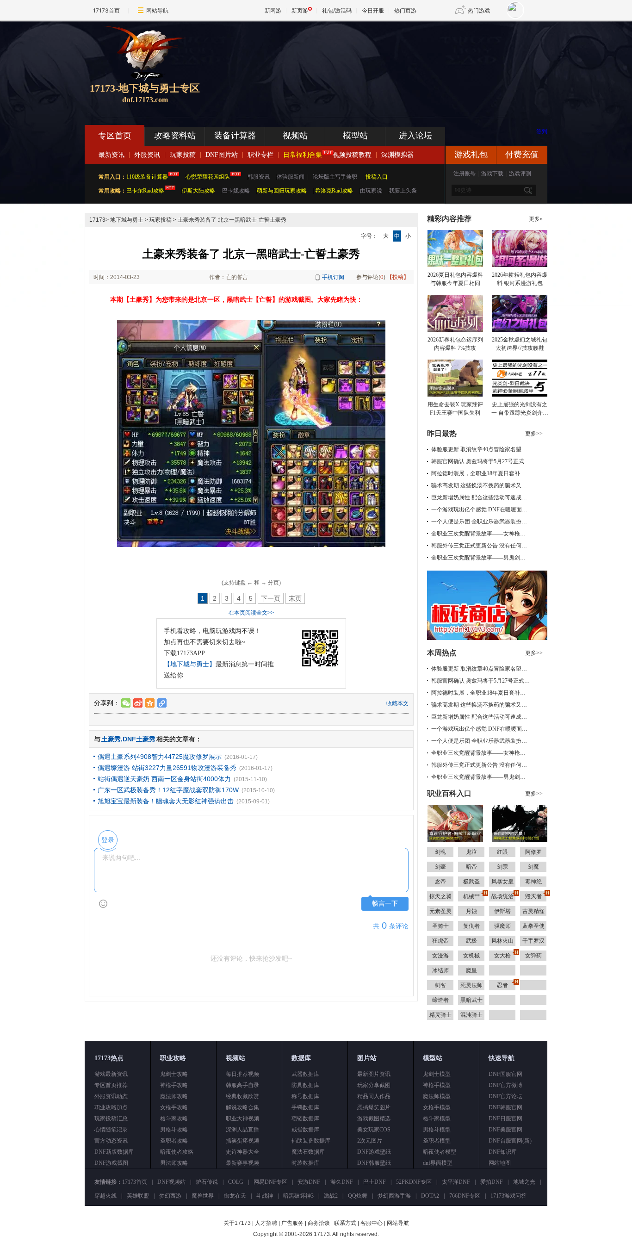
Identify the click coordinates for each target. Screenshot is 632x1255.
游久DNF (341, 1182)
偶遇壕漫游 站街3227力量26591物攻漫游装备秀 (167, 767)
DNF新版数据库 (114, 1152)
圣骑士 (440, 926)
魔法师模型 (437, 1096)
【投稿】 (398, 277)
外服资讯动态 (111, 1096)
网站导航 (157, 10)
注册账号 (464, 173)
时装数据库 (305, 1163)
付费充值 (522, 154)
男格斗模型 (437, 1129)
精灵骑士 (440, 1015)
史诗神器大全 (242, 1152)
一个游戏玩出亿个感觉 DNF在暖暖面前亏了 (485, 509)
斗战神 (264, 1196)
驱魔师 (502, 926)
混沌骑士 (471, 1015)
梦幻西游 (170, 1196)
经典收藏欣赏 (242, 1096)
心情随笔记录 (111, 1129)
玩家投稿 (183, 154)
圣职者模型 (437, 1140)
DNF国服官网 (505, 1074)
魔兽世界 (203, 1196)
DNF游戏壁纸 (374, 1152)
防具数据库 (305, 1085)
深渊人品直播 (242, 1129)
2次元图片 (369, 1140)
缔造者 (440, 1000)
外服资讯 (147, 154)
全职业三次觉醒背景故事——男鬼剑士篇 (481, 557)
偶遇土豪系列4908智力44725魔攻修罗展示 (160, 756)
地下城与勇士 (126, 220)
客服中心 (371, 1223)
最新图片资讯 (373, 1074)
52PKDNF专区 (414, 1182)
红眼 (502, 852)
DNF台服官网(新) (510, 1140)
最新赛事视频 (242, 1163)
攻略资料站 (175, 135)
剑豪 (440, 867)
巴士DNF (374, 1182)
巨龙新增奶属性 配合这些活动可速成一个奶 (484, 497)
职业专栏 (260, 154)
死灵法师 (471, 985)
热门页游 (405, 10)
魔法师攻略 (174, 1096)
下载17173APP (184, 653)
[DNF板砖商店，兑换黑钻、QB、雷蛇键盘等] (487, 638)
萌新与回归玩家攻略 (282, 190)
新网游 (273, 10)
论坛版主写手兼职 (335, 177)
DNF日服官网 (505, 1118)
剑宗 (502, 867)
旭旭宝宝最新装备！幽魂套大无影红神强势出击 (166, 801)
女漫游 (440, 955)
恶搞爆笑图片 (373, 1107)
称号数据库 (305, 1096)
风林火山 (502, 941)
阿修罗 (533, 852)
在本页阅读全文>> (251, 612)
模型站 (355, 135)
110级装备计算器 (147, 177)
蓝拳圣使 (533, 926)
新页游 (299, 10)
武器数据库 (305, 1074)
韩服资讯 (259, 177)
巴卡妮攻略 (236, 190)
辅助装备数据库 (310, 1140)
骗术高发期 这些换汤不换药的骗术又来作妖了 (487, 485)
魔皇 (471, 970)
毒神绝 (533, 881)
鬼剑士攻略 (174, 1074)
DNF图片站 (221, 154)
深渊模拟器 (397, 154)
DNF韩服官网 (505, 1107)
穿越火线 (105, 1196)
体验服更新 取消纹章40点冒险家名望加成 (482, 449)
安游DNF (308, 1182)
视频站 (295, 135)
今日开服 (373, 10)
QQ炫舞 (357, 1196)
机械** (471, 896)
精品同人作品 (373, 1096)
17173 (97, 220)
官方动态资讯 (111, 1140)
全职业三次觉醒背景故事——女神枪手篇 (481, 533)
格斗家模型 (437, 1118)
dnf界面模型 (437, 1163)
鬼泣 (471, 852)
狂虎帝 (440, 941)
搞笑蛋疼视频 (242, 1140)
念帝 (440, 881)
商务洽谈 (319, 1223)
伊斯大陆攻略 (198, 190)
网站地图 (500, 1163)
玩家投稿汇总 (111, 1118)
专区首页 (114, 135)
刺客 (440, 985)
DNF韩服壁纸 (374, 1163)
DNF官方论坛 (505, 1096)
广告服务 (292, 1223)
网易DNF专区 (270, 1182)
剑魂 (440, 852)
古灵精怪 (533, 911)
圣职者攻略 (174, 1140)
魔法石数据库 (308, 1152)
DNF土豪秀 (139, 739)
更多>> (534, 433)
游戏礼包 (471, 154)
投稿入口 (377, 177)
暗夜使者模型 (439, 1152)
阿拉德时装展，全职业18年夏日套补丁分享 (484, 473)
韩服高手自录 (242, 1085)
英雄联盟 (138, 1196)
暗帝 (471, 867)
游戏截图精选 (373, 1118)
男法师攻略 (174, 1163)
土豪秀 (111, 739)
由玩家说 (371, 190)
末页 (295, 598)
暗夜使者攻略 (176, 1152)
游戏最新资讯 (111, 1074)
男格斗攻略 (174, 1129)
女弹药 (533, 955)
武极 (471, 941)
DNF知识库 (503, 1152)
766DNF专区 (464, 1196)
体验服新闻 (290, 177)
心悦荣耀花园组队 (208, 177)
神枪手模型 (437, 1085)
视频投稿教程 (352, 154)
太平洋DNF (456, 1182)
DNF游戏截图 (111, 1163)
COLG (235, 1182)
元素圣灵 (440, 911)
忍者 (502, 985)
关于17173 (237, 1223)
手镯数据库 (305, 1107)
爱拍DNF (491, 1182)
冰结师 (440, 970)
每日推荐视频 (242, 1074)
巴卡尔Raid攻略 (145, 190)
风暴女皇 (502, 881)
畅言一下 (385, 903)
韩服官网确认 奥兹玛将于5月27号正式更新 (483, 461)
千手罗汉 (533, 941)
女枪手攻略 (174, 1107)
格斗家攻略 (174, 1118)
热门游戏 (479, 10)
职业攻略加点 (111, 1107)
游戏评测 (520, 173)
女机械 (471, 955)
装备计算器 (235, 135)
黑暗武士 (471, 1000)
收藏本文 (397, 703)
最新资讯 (111, 154)
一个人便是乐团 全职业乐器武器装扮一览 (482, 521)
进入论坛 (415, 135)
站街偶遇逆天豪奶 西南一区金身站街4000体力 (164, 779)
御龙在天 (235, 1196)
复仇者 (471, 926)
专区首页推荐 (111, 1085)
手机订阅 (333, 277)
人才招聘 (266, 1223)
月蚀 (471, 911)
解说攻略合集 (242, 1107)
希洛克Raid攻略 (333, 190)
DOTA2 (430, 1196)
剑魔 (533, 867)
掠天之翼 (440, 896)
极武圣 (471, 881)
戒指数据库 (305, 1129)
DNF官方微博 (505, 1085)
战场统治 (502, 896)
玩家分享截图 (373, 1085)
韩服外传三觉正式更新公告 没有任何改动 (482, 545)
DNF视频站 (171, 1182)
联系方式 (345, 1223)
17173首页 (106, 10)
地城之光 (524, 1182)
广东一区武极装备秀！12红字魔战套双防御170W (168, 790)
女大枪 (502, 955)
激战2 (331, 1196)
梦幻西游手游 (394, 1196)
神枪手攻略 (174, 1085)
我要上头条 (403, 190)
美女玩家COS (373, 1129)
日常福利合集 (302, 154)
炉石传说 (207, 1182)
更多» (536, 219)
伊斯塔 (502, 911)
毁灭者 (533, 896)
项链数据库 (305, 1118)
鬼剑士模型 (437, 1074)
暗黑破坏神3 (298, 1196)
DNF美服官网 (505, 1129)
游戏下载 (492, 173)
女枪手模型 (437, 1107)
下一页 (270, 598)
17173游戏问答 (508, 1196)
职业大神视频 (242, 1118)
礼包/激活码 (337, 10)
